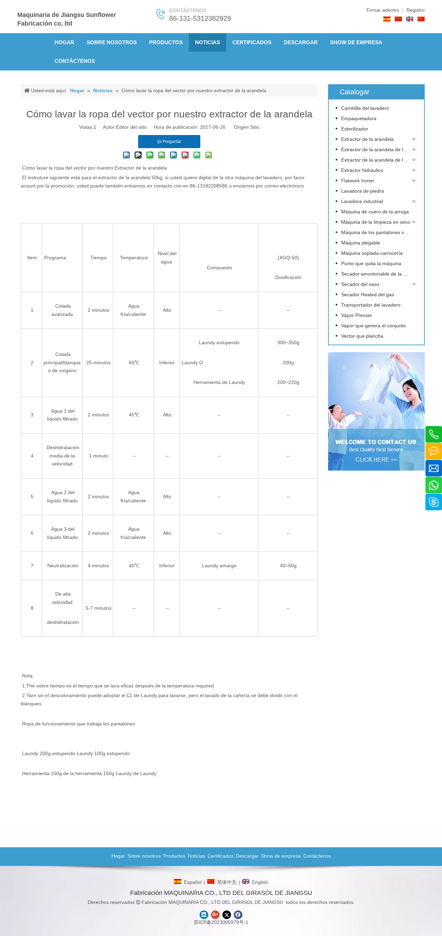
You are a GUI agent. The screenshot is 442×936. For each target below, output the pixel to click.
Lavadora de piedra (362, 191)
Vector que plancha (362, 336)
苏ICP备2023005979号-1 (221, 922)
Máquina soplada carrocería (372, 253)
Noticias (196, 856)
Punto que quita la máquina (371, 263)
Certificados (220, 856)
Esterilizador (354, 129)
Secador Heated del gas (367, 294)
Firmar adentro (382, 10)
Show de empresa (281, 856)
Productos (174, 856)
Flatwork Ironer (357, 180)
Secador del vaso (360, 284)
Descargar (247, 856)
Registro (415, 10)
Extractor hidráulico (362, 170)
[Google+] (215, 914)
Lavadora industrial (362, 201)
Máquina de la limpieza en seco (375, 222)
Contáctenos (317, 856)
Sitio (254, 127)
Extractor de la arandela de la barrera (379, 149)
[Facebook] (238, 914)
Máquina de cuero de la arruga (375, 211)
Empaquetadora (358, 118)
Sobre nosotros (144, 856)
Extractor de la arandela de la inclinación (379, 160)
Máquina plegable (360, 242)
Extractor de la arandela (141, 168)
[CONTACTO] (376, 411)
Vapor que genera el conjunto (373, 325)
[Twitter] (226, 914)
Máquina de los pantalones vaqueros (379, 232)
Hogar (118, 856)
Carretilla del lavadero (365, 108)
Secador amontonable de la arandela (379, 274)
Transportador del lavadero (371, 305)
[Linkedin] (204, 914)
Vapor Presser (356, 315)
